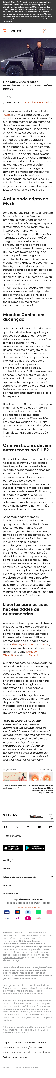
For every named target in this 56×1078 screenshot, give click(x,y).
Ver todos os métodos (28, 907)
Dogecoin (32, 652)
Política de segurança (15, 1057)
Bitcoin (16, 645)
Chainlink (9, 655)
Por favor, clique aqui (12, 19)
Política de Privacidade (37, 1052)
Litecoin (43, 645)
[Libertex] (21, 31)
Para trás (12, 103)
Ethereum (28, 645)
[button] (51, 30)
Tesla (6, 115)
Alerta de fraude (12, 1052)
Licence (16, 1043)
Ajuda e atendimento (35, 1043)
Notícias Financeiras (39, 103)
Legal (6, 1043)
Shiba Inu (34, 655)
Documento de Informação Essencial (22, 1048)
